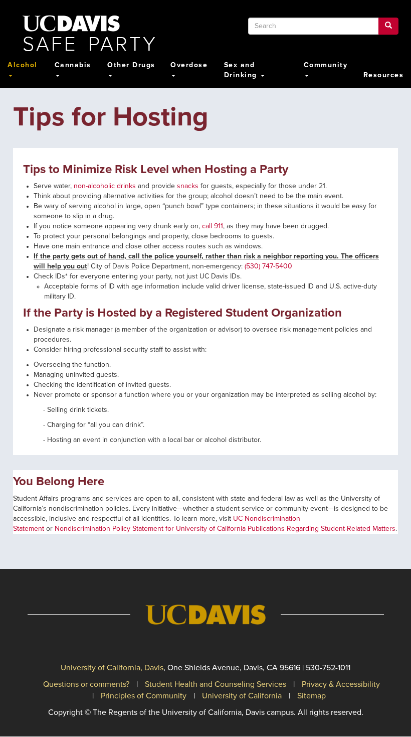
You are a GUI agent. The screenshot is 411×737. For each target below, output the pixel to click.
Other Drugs (131, 65)
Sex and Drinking (242, 70)
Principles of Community (143, 696)
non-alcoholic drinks (105, 186)
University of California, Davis (112, 668)
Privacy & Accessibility (341, 684)
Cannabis (73, 65)
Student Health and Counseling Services (215, 684)
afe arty (90, 45)
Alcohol (23, 65)
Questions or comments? (86, 684)
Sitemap (311, 696)
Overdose (189, 65)
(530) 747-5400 (268, 266)
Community (326, 65)
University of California (242, 696)
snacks (187, 186)
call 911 (212, 226)
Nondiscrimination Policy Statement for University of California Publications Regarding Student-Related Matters (225, 528)
